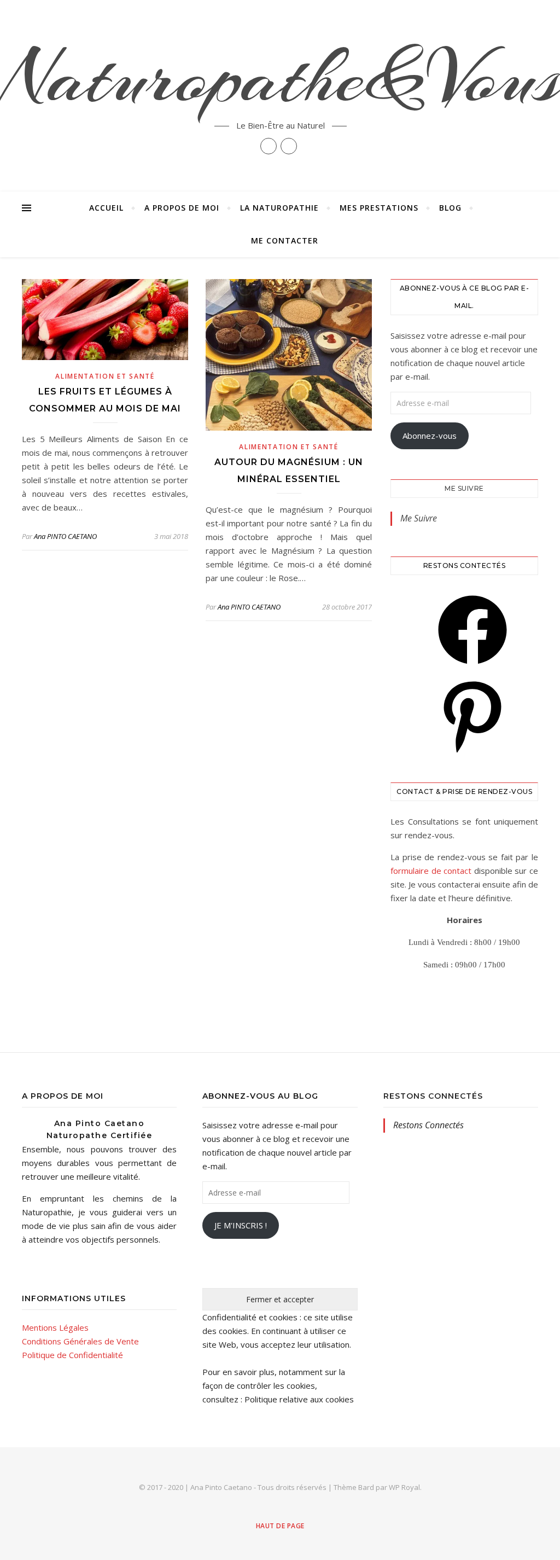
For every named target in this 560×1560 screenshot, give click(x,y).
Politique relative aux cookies (299, 1399)
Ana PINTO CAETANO (65, 536)
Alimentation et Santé (105, 376)
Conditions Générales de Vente (80, 1341)
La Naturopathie (279, 207)
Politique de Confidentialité (72, 1354)
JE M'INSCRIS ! (240, 1225)
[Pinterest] (472, 753)
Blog (450, 207)
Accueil (106, 207)
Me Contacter (284, 240)
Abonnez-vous (429, 435)
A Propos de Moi (181, 207)
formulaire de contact (430, 870)
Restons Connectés (433, 1096)
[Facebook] (472, 667)
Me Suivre (464, 488)
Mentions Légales (55, 1327)
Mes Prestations (379, 207)
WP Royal (404, 1487)
